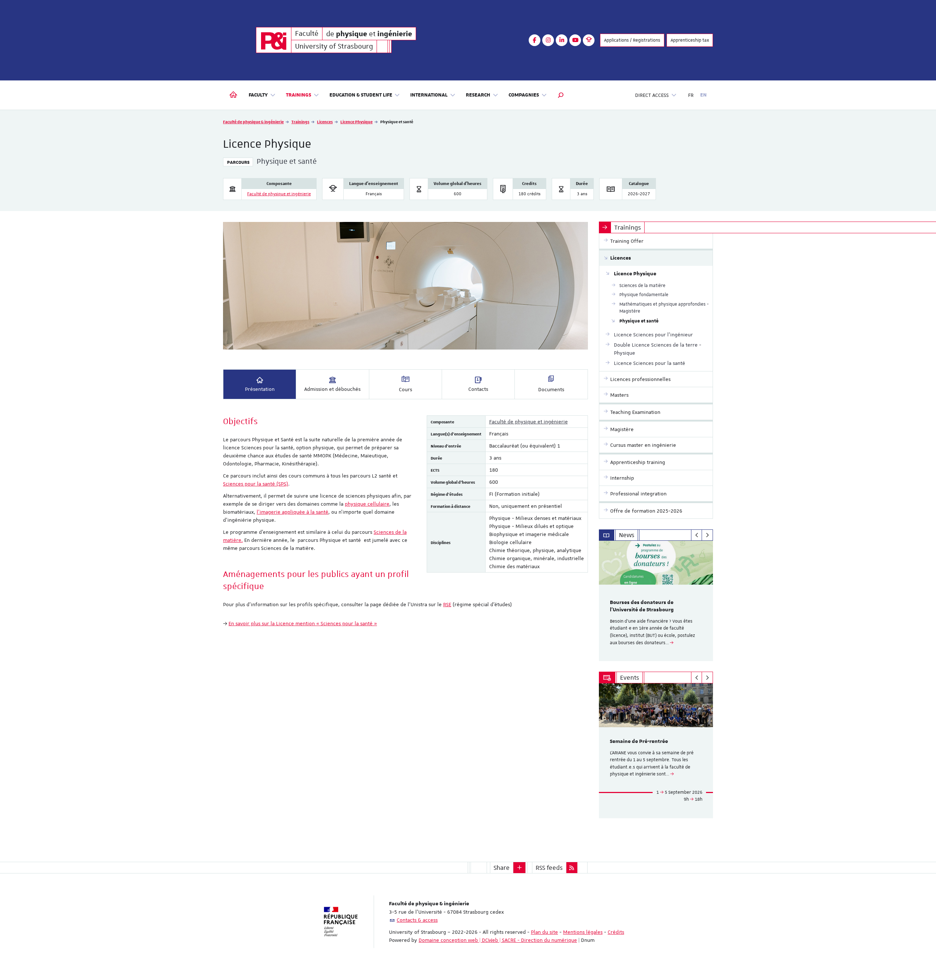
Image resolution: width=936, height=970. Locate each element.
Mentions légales (583, 932)
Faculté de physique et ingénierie (279, 194)
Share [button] (502, 868)
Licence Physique (356, 121)
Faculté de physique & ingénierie (253, 121)
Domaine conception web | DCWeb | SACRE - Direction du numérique (498, 940)
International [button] (429, 95)
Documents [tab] (551, 389)
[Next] (707, 535)
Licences (325, 121)
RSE (447, 604)
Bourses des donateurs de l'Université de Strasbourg (642, 606)
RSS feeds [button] (549, 868)
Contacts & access (417, 920)
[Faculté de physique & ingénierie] (273, 40)
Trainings (300, 121)
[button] (561, 95)
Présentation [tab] (260, 389)
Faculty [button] (258, 95)
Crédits (616, 932)
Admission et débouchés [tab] (332, 389)
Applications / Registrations (632, 40)
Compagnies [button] (524, 95)
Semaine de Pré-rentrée (639, 741)
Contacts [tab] (478, 389)
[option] (656, 601)
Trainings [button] (298, 95)
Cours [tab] (405, 389)
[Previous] (696, 535)
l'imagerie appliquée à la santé (292, 512)
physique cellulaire (367, 504)
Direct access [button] (652, 95)
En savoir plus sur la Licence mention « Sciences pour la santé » (303, 623)
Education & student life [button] (360, 95)
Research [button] (478, 95)
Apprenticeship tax (690, 40)
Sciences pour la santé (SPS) (255, 483)
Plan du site (544, 932)
